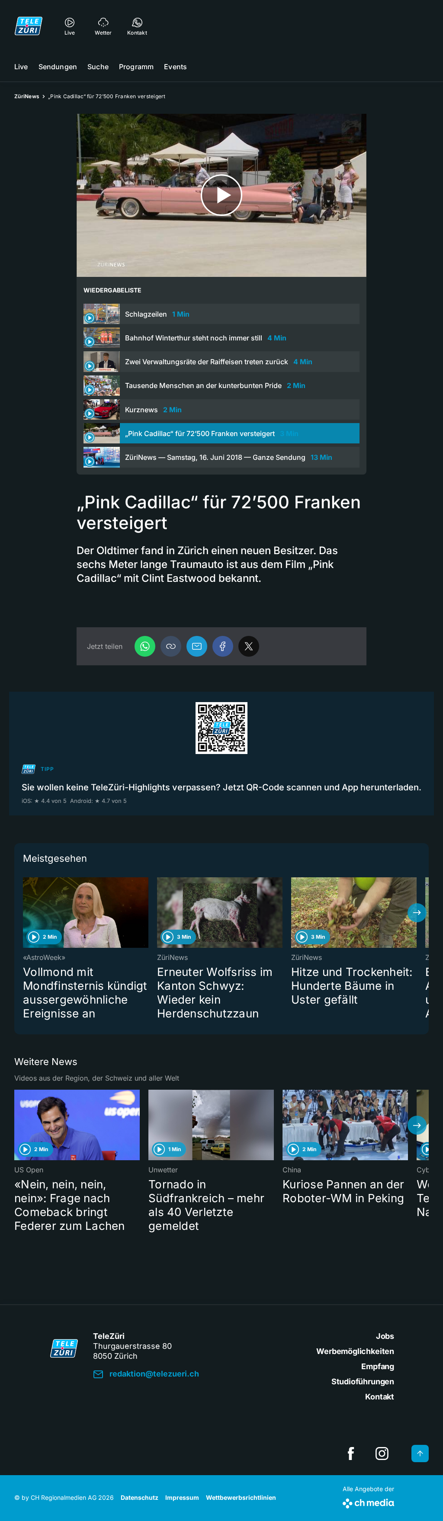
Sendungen (58, 66)
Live (21, 66)
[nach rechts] (417, 912)
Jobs (385, 1336)
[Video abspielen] (221, 195)
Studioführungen (362, 1381)
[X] (248, 646)
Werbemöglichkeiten (355, 1351)
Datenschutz (139, 1497)
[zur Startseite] (28, 26)
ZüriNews (26, 96)
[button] (171, 646)
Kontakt (379, 1396)
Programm (136, 66)
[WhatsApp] (145, 646)
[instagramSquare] (382, 1453)
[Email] (196, 646)
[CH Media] (368, 1501)
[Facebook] (222, 646)
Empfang (377, 1366)
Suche (98, 66)
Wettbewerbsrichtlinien (241, 1497)
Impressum (182, 1497)
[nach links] (25, 912)
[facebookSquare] (351, 1453)
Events (175, 66)
